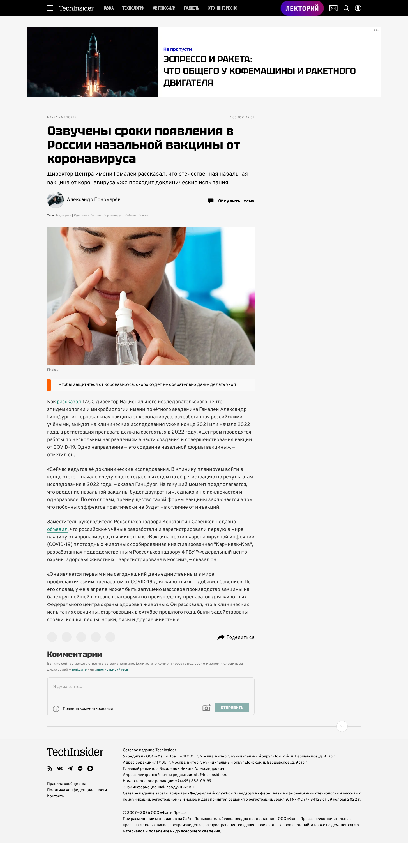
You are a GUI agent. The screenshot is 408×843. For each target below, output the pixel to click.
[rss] (50, 768)
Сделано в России (87, 215)
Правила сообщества (66, 784)
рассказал (69, 402)
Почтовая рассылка (333, 8)
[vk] (60, 768)
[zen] (80, 768)
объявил (57, 529)
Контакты (56, 796)
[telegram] (70, 768)
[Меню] (50, 8)
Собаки (130, 215)
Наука (52, 117)
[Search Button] (346, 8)
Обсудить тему (236, 201)
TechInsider (76, 8)
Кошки (143, 215)
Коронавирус (113, 215)
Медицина (63, 215)
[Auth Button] (358, 8)
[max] (90, 768)
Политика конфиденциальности (77, 790)
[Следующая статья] (204, 726)
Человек (69, 117)
